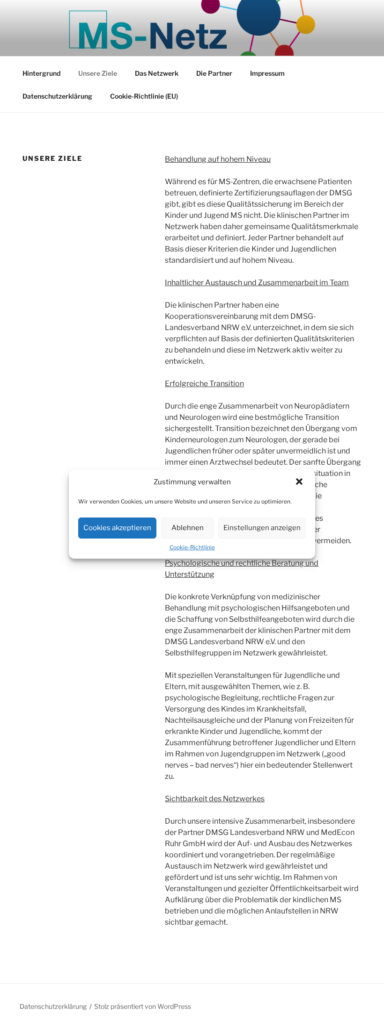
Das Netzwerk (156, 73)
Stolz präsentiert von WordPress (142, 1006)
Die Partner (214, 73)
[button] (300, 482)
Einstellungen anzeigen (262, 528)
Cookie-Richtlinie (192, 547)
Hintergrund (41, 73)
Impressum (267, 73)
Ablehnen (187, 528)
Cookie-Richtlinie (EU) (144, 96)
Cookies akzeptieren (117, 528)
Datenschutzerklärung (57, 96)
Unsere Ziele (97, 73)
